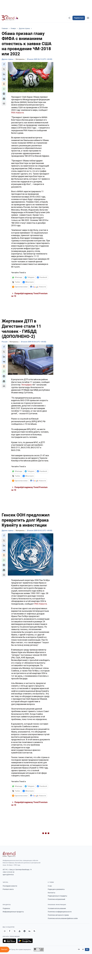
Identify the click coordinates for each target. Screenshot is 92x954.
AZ (83, 949)
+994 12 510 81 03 (8, 872)
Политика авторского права (58, 915)
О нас (50, 886)
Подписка (6, 908)
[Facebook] (10, 931)
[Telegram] (24, 931)
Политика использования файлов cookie (63, 918)
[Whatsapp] (5, 931)
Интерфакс (27, 385)
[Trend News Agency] (9, 854)
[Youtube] (20, 931)
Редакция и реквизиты (56, 889)
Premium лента (8, 889)
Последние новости (10, 886)
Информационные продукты (13, 912)
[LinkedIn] (29, 931)
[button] (4, 64)
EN (79, 949)
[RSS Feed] (34, 931)
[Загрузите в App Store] (9, 941)
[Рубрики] (88, 18)
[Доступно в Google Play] (25, 941)
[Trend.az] (10, 17)
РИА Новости (17, 112)
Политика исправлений (56, 899)
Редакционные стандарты (57, 896)
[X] (15, 931)
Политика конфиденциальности (59, 912)
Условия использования (57, 908)
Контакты (51, 893)
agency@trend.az (8, 874)
